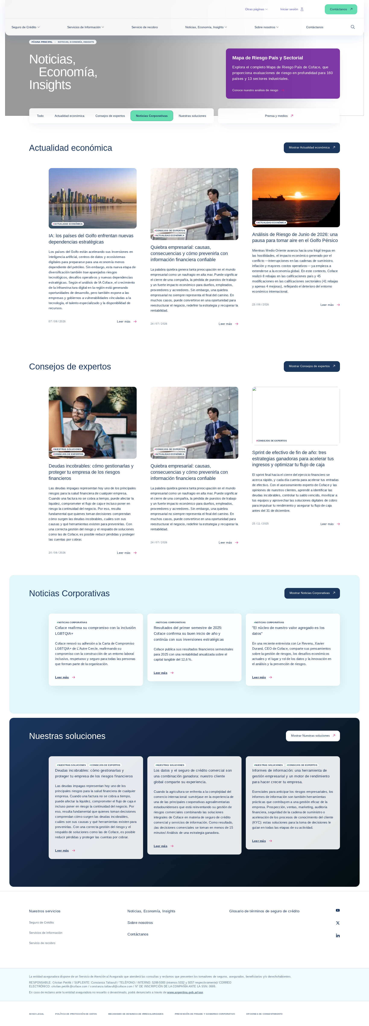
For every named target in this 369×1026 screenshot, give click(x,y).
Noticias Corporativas (152, 115)
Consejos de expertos (110, 115)
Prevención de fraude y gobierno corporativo (205, 1014)
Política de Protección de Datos (76, 1014)
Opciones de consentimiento (264, 1014)
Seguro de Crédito (41, 922)
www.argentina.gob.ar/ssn (185, 992)
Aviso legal (36, 1014)
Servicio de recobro (42, 943)
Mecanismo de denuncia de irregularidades (136, 1014)
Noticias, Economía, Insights (151, 911)
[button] (26, 27)
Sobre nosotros (140, 923)
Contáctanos (137, 934)
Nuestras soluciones (192, 115)
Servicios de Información (45, 932)
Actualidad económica (69, 115)
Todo (40, 115)
